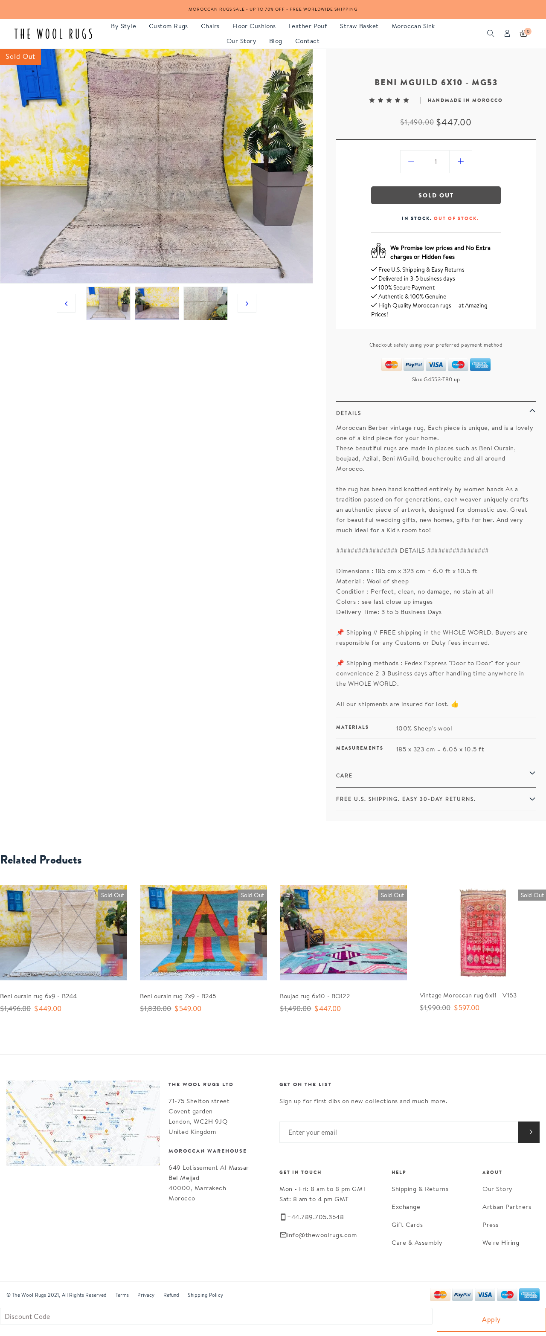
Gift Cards (407, 1224)
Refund (171, 1295)
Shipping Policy (205, 1295)
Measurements (359, 748)
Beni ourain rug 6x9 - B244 (38, 996)
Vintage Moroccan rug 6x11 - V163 (468, 995)
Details (348, 413)
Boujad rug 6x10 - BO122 (315, 996)
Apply (491, 1319)
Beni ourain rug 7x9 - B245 (178, 996)
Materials (352, 727)
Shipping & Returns (420, 1189)
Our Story (497, 1189)
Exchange (406, 1207)
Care (344, 775)
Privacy (145, 1295)
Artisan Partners (506, 1207)
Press (490, 1224)
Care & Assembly (417, 1242)
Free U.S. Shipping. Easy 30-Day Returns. (406, 799)
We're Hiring (500, 1242)
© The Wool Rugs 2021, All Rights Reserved (56, 1295)
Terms (122, 1295)
